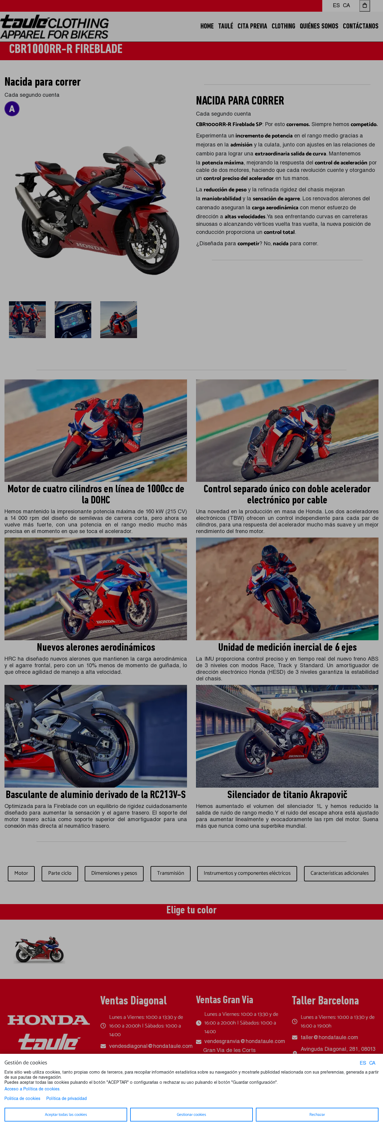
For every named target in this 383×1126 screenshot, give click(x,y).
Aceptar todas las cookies (66, 1114)
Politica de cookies (22, 1099)
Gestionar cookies (191, 1114)
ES (363, 1063)
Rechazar (317, 1114)
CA (372, 1063)
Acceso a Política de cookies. (32, 1089)
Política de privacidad (66, 1099)
